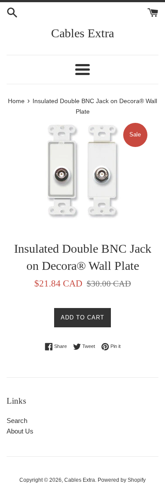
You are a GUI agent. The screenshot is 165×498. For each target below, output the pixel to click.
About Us (20, 431)
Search (17, 420)
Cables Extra (82, 33)
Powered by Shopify (122, 480)
